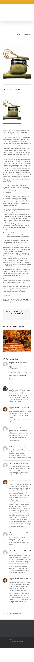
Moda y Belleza (6, 302)
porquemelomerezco (14, 362)
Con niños (25, 299)
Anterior (19, 34)
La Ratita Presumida (9, 299)
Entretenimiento (7, 300)
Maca (10, 130)
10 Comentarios (15, 302)
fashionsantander (13, 532)
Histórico (20, 300)
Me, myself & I (25, 300)
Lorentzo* (11, 427)
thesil (10, 447)
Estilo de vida (14, 300)
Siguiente (27, 34)
